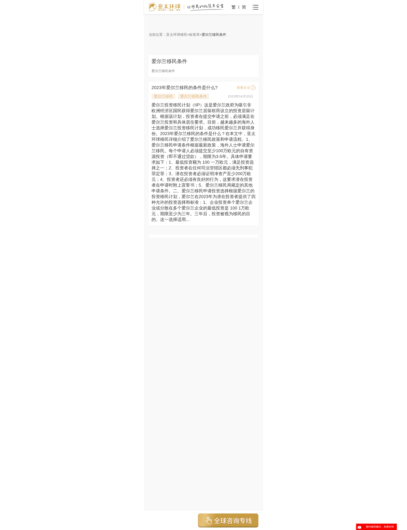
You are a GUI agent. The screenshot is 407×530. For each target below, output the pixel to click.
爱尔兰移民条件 (193, 96)
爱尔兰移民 (163, 96)
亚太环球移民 (176, 35)
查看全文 (243, 87)
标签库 (194, 35)
